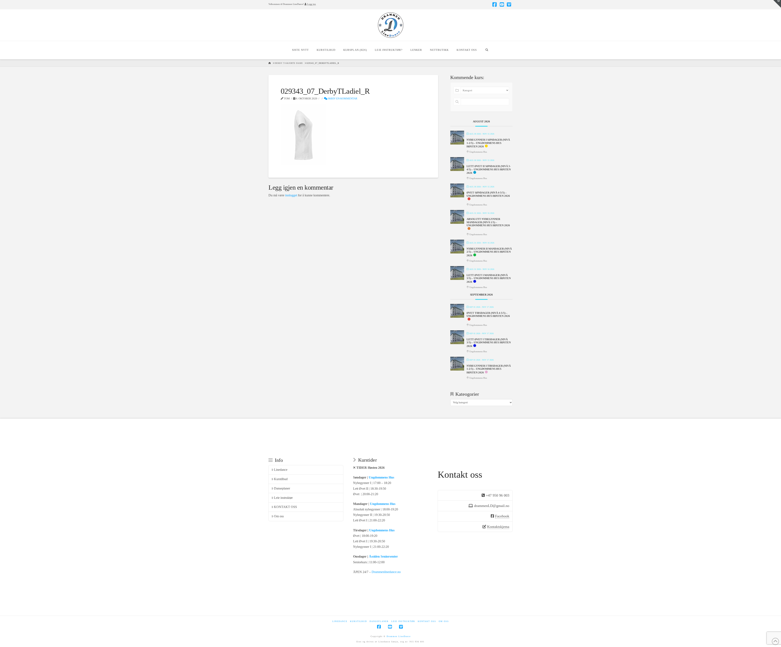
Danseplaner (282, 488)
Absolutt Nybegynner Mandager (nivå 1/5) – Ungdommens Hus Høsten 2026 (488, 222)
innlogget (291, 195)
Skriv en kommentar (342, 98)
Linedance (280, 469)
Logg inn (311, 4)
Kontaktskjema (498, 527)
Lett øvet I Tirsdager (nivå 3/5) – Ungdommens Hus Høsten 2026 (489, 343)
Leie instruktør (283, 497)
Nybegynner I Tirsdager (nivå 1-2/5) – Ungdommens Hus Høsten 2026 (489, 369)
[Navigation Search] (487, 50)
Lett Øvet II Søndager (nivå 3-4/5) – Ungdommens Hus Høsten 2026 (489, 169)
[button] (777, 4)
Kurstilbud (281, 479)
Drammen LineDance (399, 636)
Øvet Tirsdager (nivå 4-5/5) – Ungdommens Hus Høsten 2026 (488, 314)
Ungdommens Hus (381, 477)
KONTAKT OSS (285, 507)
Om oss (279, 516)
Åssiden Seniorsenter (383, 556)
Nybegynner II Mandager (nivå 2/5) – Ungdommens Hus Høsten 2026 (489, 252)
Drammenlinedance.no (386, 572)
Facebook (502, 516)
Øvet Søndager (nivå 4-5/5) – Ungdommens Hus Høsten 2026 (488, 194)
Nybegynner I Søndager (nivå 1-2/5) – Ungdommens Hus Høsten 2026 (488, 143)
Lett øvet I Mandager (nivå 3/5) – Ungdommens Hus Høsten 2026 (489, 278)
